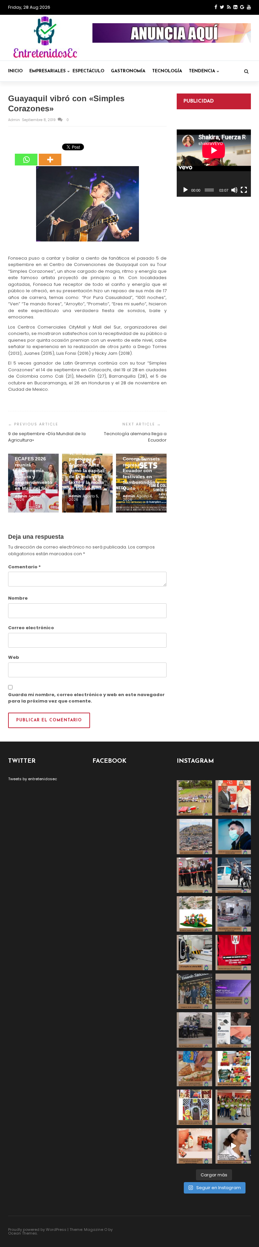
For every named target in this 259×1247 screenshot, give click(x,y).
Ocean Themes (22, 1233)
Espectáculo (88, 71)
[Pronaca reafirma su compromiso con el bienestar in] (194, 798)
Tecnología (167, 71)
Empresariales (47, 71)
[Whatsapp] (26, 155)
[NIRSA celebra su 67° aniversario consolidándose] (233, 1146)
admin (14, 119)
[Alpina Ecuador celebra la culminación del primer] (233, 1107)
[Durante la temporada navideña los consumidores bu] (194, 1146)
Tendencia (202, 71)
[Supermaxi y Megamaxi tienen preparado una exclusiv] (233, 1068)
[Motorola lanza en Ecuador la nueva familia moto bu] (233, 1030)
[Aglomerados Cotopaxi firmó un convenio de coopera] (233, 798)
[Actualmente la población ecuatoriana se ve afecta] (233, 836)
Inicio (15, 71)
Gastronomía (128, 71)
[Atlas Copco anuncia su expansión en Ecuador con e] (233, 875)
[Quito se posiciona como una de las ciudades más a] (194, 836)
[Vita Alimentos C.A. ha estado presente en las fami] (233, 914)
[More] (50, 155)
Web (13, 657)
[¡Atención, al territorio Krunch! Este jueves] (233, 952)
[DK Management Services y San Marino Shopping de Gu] (194, 914)
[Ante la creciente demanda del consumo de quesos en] (194, 1068)
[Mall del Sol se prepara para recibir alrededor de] (194, 1107)
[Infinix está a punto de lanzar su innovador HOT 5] (233, 991)
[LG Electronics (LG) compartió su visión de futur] (194, 952)
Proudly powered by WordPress (37, 1229)
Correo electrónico (31, 628)
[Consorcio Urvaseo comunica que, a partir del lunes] (194, 1030)
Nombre (18, 598)
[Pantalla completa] (243, 190)
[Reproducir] (185, 190)
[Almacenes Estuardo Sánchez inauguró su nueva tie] (194, 991)
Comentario (24, 567)
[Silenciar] (234, 190)
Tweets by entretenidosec (32, 779)
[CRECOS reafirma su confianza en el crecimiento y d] (194, 875)
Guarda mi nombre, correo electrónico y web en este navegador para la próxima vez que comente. (86, 698)
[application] (214, 163)
